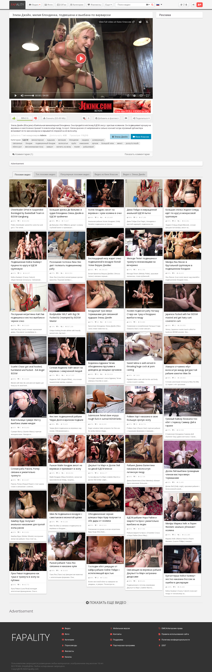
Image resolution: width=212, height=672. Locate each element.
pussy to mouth (132, 143)
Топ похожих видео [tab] (45, 174)
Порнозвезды (71, 645)
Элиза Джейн (121, 136)
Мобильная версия (121, 628)
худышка (51, 140)
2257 (164, 645)
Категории (77, 4)
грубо (73, 143)
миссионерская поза (34, 147)
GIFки (63, 4)
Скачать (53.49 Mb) (55, 118)
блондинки (74, 140)
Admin (43, 135)
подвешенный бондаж (45, 143)
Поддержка (118, 639)
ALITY (17, 4)
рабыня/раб (88, 147)
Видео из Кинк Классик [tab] (106, 174)
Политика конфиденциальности (176, 639)
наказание (84, 143)
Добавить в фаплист (108, 118)
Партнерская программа (124, 645)
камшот (50, 147)
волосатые (63, 143)
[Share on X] (147, 22)
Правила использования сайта (175, 634)
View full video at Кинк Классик (115, 21)
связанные (17, 143)
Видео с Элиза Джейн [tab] (134, 174)
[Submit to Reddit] (140, 22)
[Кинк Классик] (81, 106)
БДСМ (25, 140)
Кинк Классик (142, 136)
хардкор (85, 140)
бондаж (29, 143)
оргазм (95, 143)
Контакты (117, 634)
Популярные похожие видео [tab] (75, 174)
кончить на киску (63, 147)
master (77, 147)
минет (120, 143)
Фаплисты (95, 4)
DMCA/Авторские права (172, 628)
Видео (35, 4)
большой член (107, 143)
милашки (62, 140)
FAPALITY (30, 637)
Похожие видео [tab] (22, 174)
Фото (50, 4)
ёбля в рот (17, 147)
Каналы (68, 656)
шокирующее (98, 140)
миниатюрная (38, 140)
